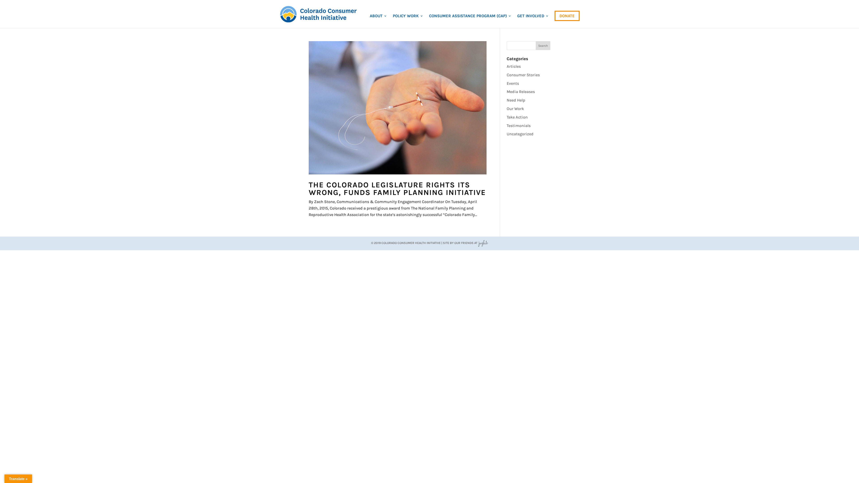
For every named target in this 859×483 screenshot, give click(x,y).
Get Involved (530, 16)
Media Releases (521, 91)
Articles (514, 66)
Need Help (516, 100)
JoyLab (483, 243)
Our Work (515, 108)
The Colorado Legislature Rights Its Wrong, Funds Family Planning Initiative (397, 188)
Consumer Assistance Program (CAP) (468, 16)
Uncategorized (520, 133)
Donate (567, 15)
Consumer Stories (523, 74)
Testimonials (519, 125)
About (376, 16)
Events (513, 83)
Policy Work (406, 16)
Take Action (517, 117)
